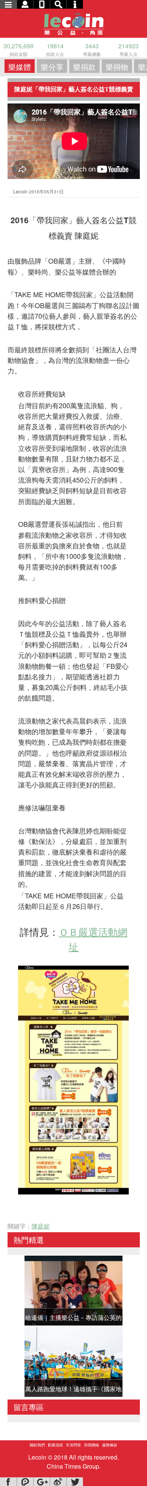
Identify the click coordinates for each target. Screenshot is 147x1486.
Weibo (58, 1481)
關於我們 (37, 1444)
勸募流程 (55, 1444)
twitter (74, 1481)
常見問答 (73, 1444)
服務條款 (109, 1444)
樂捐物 (117, 66)
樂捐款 (84, 66)
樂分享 (52, 66)
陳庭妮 (41, 1226)
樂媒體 (19, 66)
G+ (41, 1481)
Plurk (25, 1481)
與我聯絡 (91, 1444)
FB (8, 1481)
